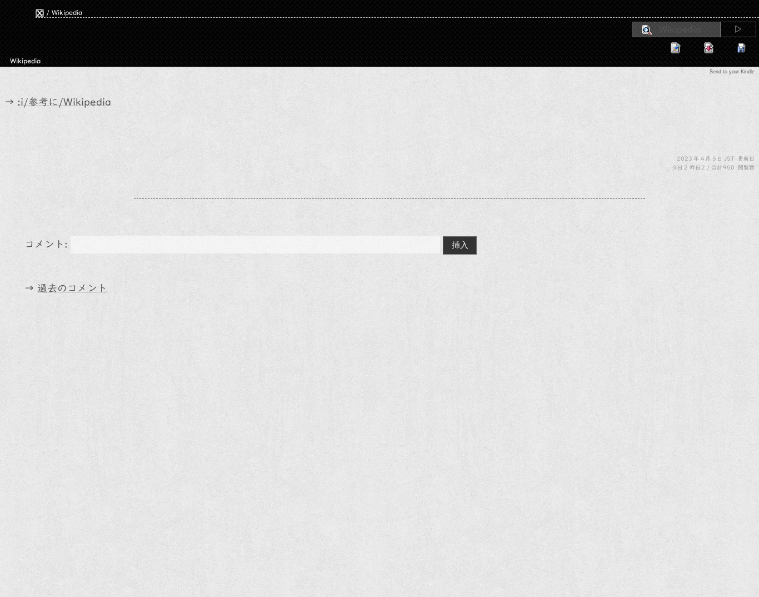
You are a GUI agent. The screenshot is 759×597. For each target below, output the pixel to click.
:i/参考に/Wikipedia (64, 102)
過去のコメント (72, 288)
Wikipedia (67, 12)
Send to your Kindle (732, 71)
